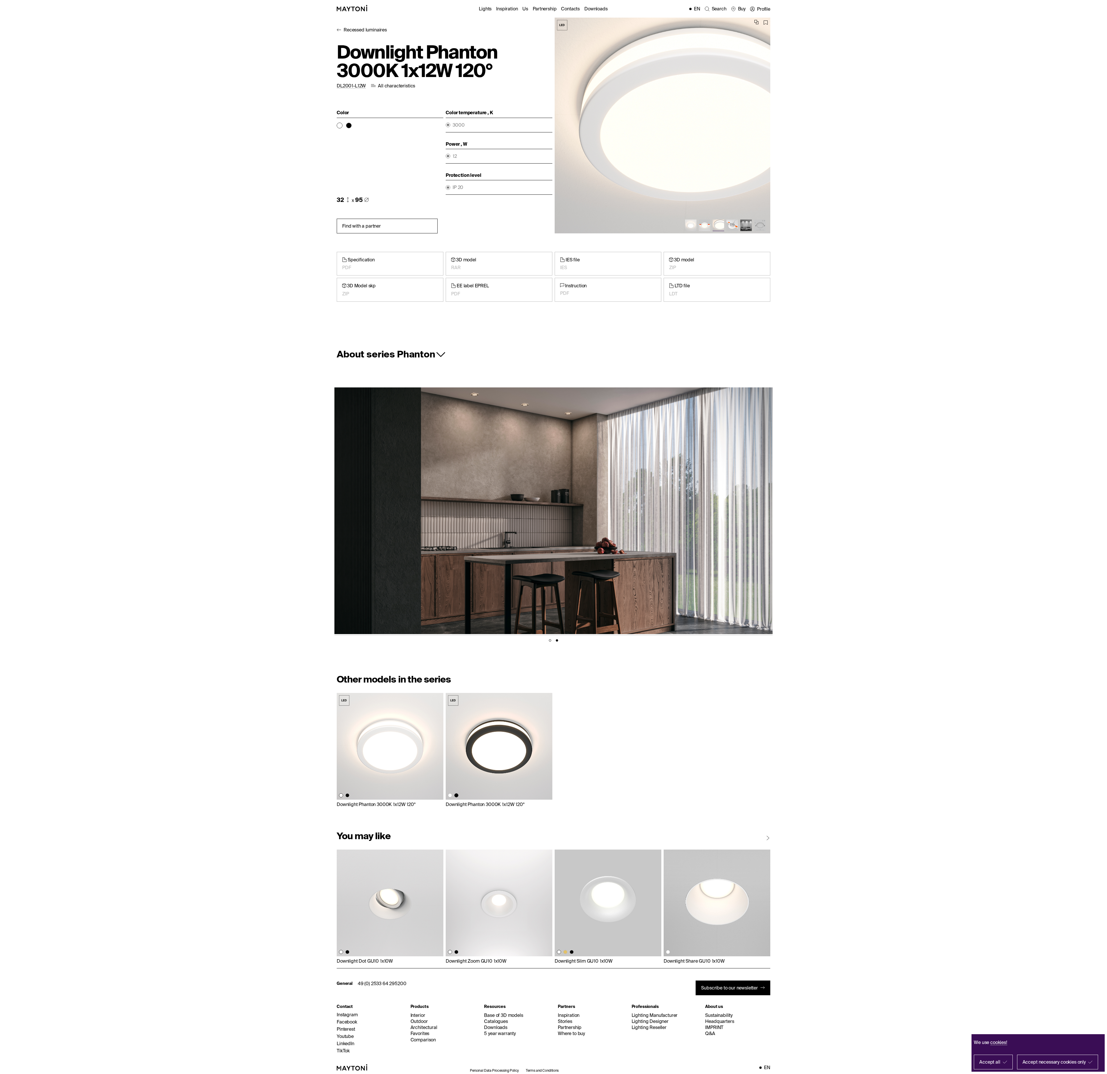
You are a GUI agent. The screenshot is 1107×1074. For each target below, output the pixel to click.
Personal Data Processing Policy (494, 1070)
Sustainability (719, 1015)
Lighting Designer (650, 1021)
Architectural (424, 1027)
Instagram (347, 1014)
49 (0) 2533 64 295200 (382, 983)
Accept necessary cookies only (1054, 1061)
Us (525, 8)
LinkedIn (345, 1043)
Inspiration (507, 8)
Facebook (347, 1021)
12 (455, 156)
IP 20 (458, 187)
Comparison (423, 1039)
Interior (418, 1015)
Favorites (420, 1033)
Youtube (345, 1036)
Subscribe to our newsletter (729, 987)
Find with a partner (361, 225)
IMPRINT (714, 1027)
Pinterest (346, 1029)
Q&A (710, 1033)
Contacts (570, 8)
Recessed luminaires (365, 29)
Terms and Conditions (542, 1070)
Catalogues (496, 1021)
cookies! (998, 1042)
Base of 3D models (503, 1015)
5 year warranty (500, 1033)
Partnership (544, 8)
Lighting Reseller (649, 1027)
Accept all (989, 1061)
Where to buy (571, 1033)
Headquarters (719, 1021)
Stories (565, 1021)
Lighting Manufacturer (655, 1015)
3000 (458, 125)
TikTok (343, 1050)
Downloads (596, 8)
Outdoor (419, 1021)
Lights (485, 8)
